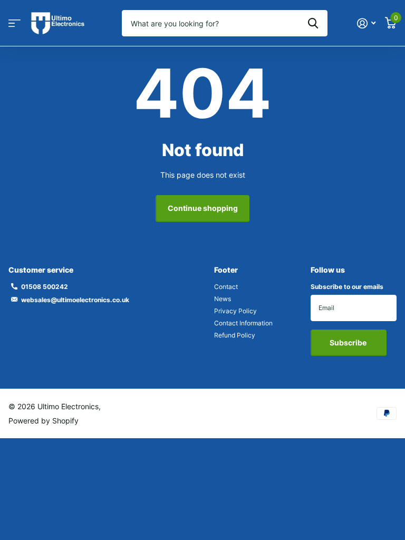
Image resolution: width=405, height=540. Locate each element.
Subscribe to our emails (347, 287)
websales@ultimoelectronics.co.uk (75, 300)
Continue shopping (203, 208)
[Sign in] (366, 23)
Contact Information (243, 323)
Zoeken (312, 23)
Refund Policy (234, 335)
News (222, 299)
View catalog (14, 23)
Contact (226, 287)
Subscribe (349, 342)
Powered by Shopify (43, 420)
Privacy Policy (235, 311)
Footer (226, 269)
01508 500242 (44, 287)
